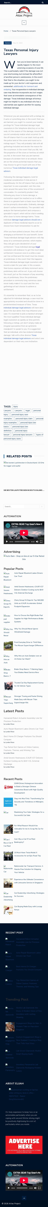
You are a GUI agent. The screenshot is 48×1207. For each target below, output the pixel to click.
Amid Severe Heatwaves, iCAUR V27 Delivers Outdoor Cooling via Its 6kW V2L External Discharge (23, 761)
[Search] (42, 2)
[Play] (7, 541)
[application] (24, 532)
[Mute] (37, 541)
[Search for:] (11, 2)
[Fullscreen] (41, 541)
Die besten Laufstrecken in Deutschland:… (24, 490)
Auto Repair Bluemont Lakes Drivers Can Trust (24, 729)
